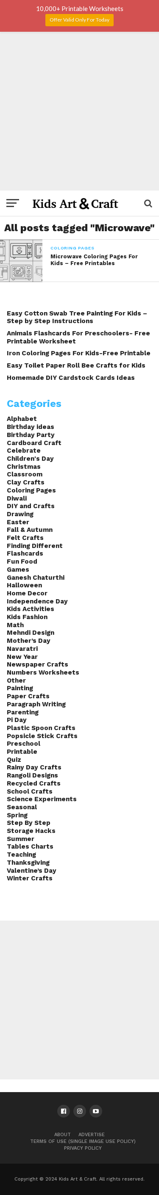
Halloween (24, 585)
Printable (22, 751)
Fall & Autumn (30, 530)
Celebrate (24, 450)
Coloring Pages (31, 490)
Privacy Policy (83, 1148)
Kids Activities (30, 609)
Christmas (24, 466)
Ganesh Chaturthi (35, 577)
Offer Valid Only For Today (79, 20)
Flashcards (25, 553)
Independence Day (37, 601)
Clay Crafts (26, 482)
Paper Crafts (28, 696)
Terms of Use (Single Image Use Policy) (83, 1141)
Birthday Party (31, 435)
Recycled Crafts (34, 783)
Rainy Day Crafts (34, 767)
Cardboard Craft (34, 443)
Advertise (91, 1134)
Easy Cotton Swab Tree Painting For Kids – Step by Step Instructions (77, 317)
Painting (20, 688)
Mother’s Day (28, 641)
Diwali (17, 498)
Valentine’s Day (31, 870)
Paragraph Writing (36, 704)
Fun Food (22, 561)
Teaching (21, 854)
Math (15, 625)
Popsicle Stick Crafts (42, 736)
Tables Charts (30, 846)
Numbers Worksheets (43, 672)
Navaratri (22, 649)
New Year (22, 657)
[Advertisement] (79, 111)
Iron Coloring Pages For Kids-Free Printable (79, 353)
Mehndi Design (30, 632)
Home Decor (27, 593)
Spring (17, 815)
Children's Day (30, 458)
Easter (18, 522)
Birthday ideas (30, 427)
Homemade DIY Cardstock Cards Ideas (71, 378)
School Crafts (30, 791)
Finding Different (35, 546)
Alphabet (22, 419)
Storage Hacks (31, 831)
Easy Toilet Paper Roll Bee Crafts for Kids (76, 365)
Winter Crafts (30, 878)
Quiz (14, 759)
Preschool (23, 743)
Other (16, 680)
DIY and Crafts (31, 506)
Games (18, 569)
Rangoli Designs (32, 775)
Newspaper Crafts (37, 664)
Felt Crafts (25, 538)
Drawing (20, 514)
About (62, 1134)
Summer (20, 839)
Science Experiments (42, 799)
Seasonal (22, 807)
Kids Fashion (27, 617)
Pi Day (17, 720)
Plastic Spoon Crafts (41, 728)
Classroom (24, 474)
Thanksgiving (28, 862)
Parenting (23, 712)
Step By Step (28, 823)
